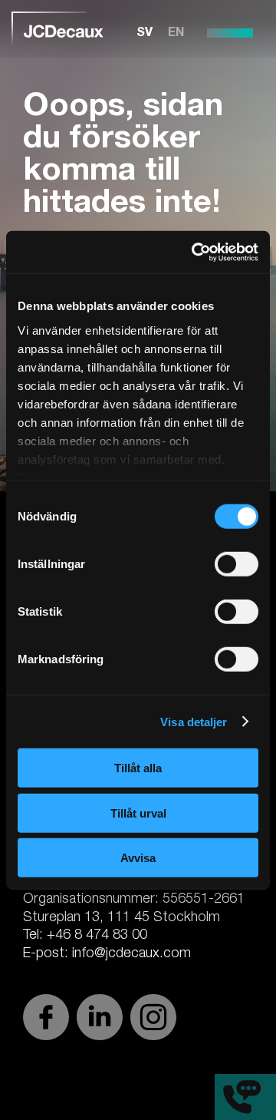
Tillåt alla (138, 768)
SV (144, 34)
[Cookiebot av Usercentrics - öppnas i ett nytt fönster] (194, 252)
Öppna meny (230, 33)
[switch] (236, 564)
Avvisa (138, 857)
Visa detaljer (193, 721)
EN (176, 34)
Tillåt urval (138, 812)
